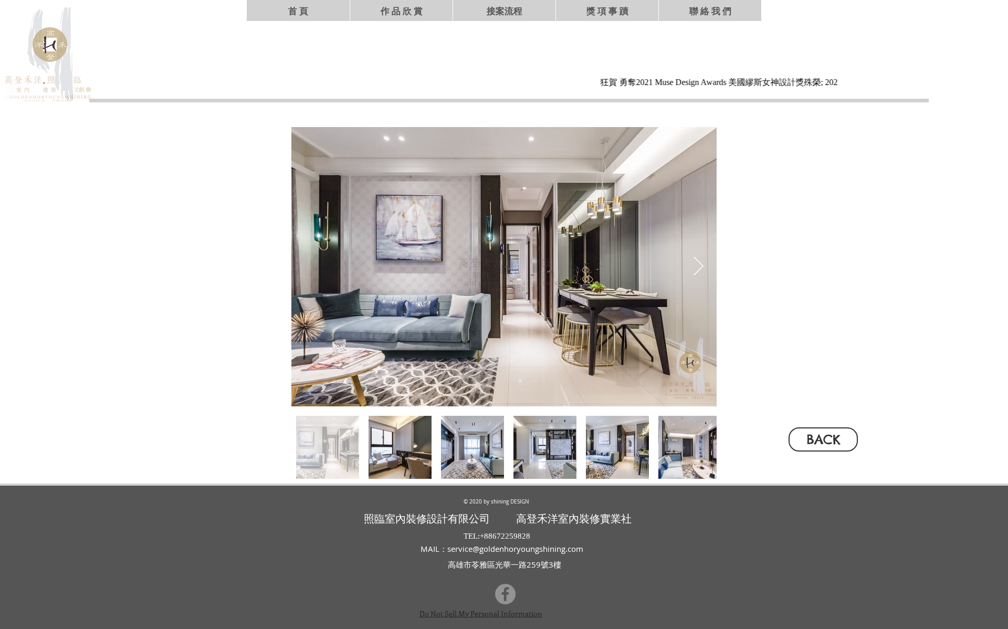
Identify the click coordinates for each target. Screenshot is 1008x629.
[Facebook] (505, 594)
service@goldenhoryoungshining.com (515, 548)
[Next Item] (698, 267)
